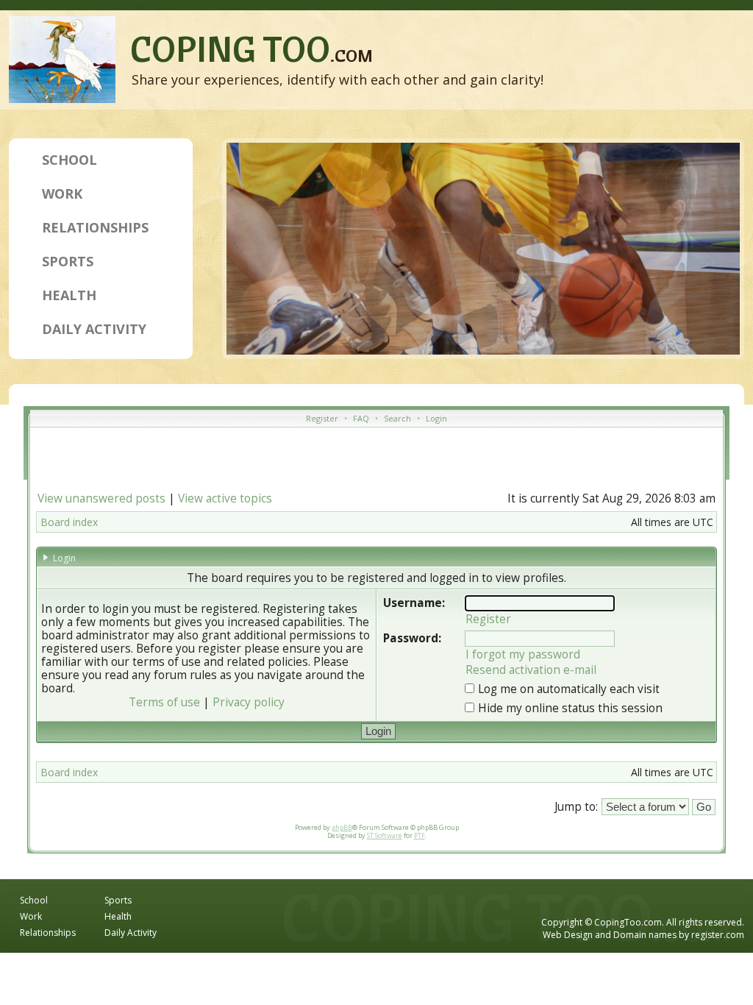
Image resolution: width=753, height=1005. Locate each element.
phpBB (342, 827)
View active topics (225, 498)
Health (69, 295)
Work (62, 193)
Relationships (95, 227)
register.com (717, 934)
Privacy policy (249, 702)
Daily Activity (94, 328)
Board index (69, 522)
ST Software (384, 835)
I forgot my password (522, 654)
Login (436, 418)
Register (322, 418)
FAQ (361, 418)
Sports (67, 261)
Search (397, 418)
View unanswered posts (101, 498)
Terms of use (164, 702)
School (69, 159)
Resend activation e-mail (530, 670)
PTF (419, 835)
